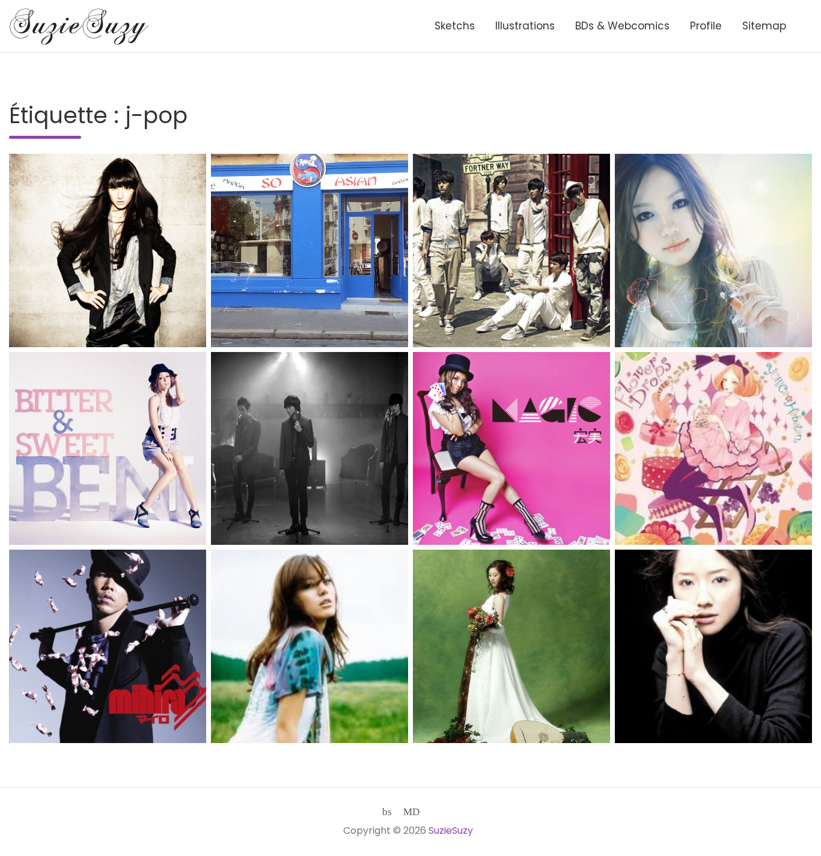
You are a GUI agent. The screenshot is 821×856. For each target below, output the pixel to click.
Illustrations (525, 26)
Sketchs (455, 26)
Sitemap (764, 26)
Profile (706, 26)
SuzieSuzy (451, 830)
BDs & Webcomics (622, 26)
